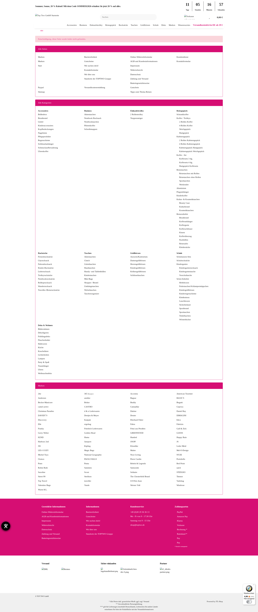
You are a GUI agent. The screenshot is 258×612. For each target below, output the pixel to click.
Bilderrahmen (43, 329)
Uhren (40, 370)
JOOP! (133, 442)
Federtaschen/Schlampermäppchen (193, 286)
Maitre (133, 450)
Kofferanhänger (186, 221)
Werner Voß (135, 485)
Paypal (41, 87)
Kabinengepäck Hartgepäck (191, 148)
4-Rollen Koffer (186, 125)
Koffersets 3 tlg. (186, 159)
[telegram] (141, 589)
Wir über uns (89, 74)
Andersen (42, 398)
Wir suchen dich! (91, 66)
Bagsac (133, 398)
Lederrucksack (44, 271)
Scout (86, 472)
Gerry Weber (43, 433)
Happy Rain (182, 437)
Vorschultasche (185, 275)
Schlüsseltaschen (137, 275)
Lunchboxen (184, 301)
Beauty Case (184, 203)
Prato (40, 463)
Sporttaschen (184, 181)
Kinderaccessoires (45, 125)
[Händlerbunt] (109, 570)
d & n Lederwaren (92, 411)
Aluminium (181, 188)
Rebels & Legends (138, 463)
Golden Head (89, 433)
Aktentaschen (90, 114)
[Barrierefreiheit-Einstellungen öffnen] (5, 526)
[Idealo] (168, 570)
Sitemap (41, 92)
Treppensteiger (136, 118)
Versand (146, 601)
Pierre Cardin (135, 459)
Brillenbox (42, 114)
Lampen (41, 359)
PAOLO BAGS (90, 459)
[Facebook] (115, 589)
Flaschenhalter (44, 340)
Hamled (133, 437)
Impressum (135, 66)
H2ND (41, 437)
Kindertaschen (90, 275)
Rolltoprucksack (45, 283)
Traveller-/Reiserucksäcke (49, 290)
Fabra (132, 424)
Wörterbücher (185, 319)
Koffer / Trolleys (183, 118)
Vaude (86, 485)
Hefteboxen (184, 283)
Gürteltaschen (90, 264)
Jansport (87, 442)
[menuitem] (71, 25)
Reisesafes (183, 244)
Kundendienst (182, 57)
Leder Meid (181, 446)
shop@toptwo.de (137, 525)
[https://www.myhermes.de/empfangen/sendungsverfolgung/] (65, 569)
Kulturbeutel (184, 207)
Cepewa (180, 407)
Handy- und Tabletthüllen (95, 271)
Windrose (180, 485)
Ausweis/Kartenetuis (139, 257)
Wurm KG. (42, 490)
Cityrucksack (43, 260)
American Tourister (185, 394)
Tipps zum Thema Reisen (141, 92)
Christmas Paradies (46, 411)
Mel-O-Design (183, 450)
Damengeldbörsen (138, 260)
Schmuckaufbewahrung (48, 148)
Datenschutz (135, 74)
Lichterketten (43, 355)
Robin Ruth (43, 468)
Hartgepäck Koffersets (188, 166)
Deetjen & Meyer (91, 415)
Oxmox (41, 459)
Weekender (184, 185)
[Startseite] (36, 31)
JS (177, 442)
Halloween (42, 344)
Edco (179, 420)
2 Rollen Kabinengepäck (189, 140)
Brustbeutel (43, 118)
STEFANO (181, 472)
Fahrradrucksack (45, 264)
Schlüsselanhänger (46, 144)
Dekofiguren (43, 333)
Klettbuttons (184, 297)
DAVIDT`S (42, 415)
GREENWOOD (136, 433)
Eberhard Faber (136, 420)
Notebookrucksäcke (46, 279)
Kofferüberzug (185, 236)
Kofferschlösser (185, 229)
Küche (41, 347)
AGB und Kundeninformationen (143, 61)
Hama (86, 437)
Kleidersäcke (184, 247)
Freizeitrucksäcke (45, 257)
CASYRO (88, 407)
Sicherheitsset (185, 305)
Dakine (133, 411)
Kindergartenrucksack (188, 268)
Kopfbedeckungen (46, 129)
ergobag (87, 424)
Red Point (181, 463)
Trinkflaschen (185, 316)
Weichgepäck (185, 129)
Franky (41, 429)
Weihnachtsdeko (45, 373)
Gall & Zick (182, 429)
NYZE (179, 455)
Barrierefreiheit (90, 57)
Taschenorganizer (91, 294)
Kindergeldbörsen (137, 268)
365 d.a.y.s (88, 394)
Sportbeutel (184, 308)
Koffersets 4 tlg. (186, 162)
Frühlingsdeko (44, 336)
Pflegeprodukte (44, 136)
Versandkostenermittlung (94, 87)
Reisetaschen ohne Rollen (190, 177)
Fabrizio (180, 424)
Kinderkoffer (182, 196)
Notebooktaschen (91, 122)
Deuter (133, 415)
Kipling (87, 446)
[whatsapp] (132, 589)
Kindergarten (182, 264)
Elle (39, 424)
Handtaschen (89, 268)
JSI (39, 446)
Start (40, 66)
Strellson (88, 476)
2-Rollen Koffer (186, 122)
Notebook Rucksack (92, 118)
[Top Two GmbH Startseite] (47, 15)
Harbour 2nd (43, 442)
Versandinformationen (145, 609)
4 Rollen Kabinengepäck (189, 144)
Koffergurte (184, 225)
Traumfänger (43, 366)
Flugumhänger (183, 192)
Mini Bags (88, 279)
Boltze (87, 402)
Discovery (42, 420)
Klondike (134, 446)
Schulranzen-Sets (184, 257)
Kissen (182, 232)
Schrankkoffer (183, 114)
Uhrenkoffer (43, 151)
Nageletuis (42, 133)
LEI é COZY (43, 450)
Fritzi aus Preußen (137, 429)
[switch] (249, 601)
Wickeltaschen (90, 290)
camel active (43, 407)
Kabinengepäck (183, 136)
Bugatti (180, 402)
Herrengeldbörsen (137, 264)
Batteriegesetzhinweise (139, 83)
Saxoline (41, 472)
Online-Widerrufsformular (141, 57)
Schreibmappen (90, 129)
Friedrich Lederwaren (93, 429)
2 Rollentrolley (136, 114)
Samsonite (134, 468)
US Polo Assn (136, 481)
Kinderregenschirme (187, 294)
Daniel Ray (181, 411)
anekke (87, 398)
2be (39, 394)
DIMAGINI (181, 415)
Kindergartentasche (187, 271)
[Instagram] (124, 589)
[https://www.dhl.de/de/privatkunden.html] (45, 569)
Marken (41, 57)
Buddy (133, 402)
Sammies (88, 468)
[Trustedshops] (129, 570)
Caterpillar (134, 407)
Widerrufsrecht (136, 70)
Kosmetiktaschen (186, 210)
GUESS (180, 433)
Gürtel (40, 122)
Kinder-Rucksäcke (46, 268)
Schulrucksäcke (183, 260)
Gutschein (134, 87)
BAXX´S (180, 398)
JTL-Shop (219, 601)
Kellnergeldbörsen (138, 271)
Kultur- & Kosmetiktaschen (188, 199)
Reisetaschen (182, 170)
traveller (87, 481)
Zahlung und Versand (139, 79)
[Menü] (253, 585)
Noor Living (135, 455)
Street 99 (41, 476)
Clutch (87, 260)
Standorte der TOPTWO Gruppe (97, 79)
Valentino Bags (44, 485)
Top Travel (42, 481)
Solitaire (133, 472)
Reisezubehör (182, 214)
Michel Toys (43, 455)
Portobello (181, 459)
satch (179, 468)
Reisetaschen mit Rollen (189, 173)
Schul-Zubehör (183, 279)
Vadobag (180, 481)
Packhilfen (183, 240)
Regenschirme (44, 140)
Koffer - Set (181, 155)
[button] (205, 17)
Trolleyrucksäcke (45, 275)
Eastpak (87, 420)
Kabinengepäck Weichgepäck (191, 151)
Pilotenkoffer (89, 125)
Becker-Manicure (45, 402)
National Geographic (93, 455)
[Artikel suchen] (153, 17)
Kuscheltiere (43, 351)
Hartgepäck (184, 133)
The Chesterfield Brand (140, 476)
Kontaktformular (91, 70)
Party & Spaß (43, 362)
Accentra (134, 394)
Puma (86, 463)
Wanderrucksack (45, 286)
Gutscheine (89, 61)
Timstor (180, 476)
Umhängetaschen (91, 286)
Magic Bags (89, 450)
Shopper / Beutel (91, 283)
